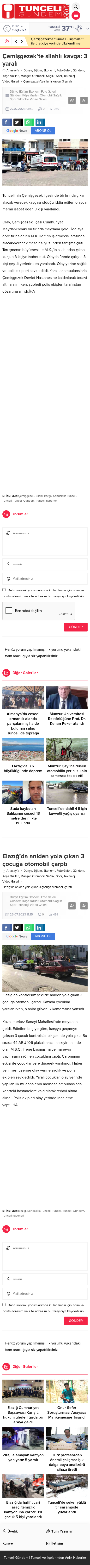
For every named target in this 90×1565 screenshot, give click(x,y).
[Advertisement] (45, 346)
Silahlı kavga (44, 496)
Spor (59, 76)
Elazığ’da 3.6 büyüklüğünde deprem (23, 768)
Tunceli (7, 500)
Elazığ (22, 1210)
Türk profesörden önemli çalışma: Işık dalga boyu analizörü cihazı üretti (67, 1462)
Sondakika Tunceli (64, 496)
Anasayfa (12, 70)
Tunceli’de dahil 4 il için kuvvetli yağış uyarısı (67, 811)
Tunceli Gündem (24, 500)
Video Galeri (10, 81)
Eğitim (38, 70)
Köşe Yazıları (10, 76)
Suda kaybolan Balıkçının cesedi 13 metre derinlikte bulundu (23, 816)
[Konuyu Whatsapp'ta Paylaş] (29, 122)
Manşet (26, 76)
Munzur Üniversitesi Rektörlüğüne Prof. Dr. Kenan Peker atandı (67, 719)
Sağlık (50, 76)
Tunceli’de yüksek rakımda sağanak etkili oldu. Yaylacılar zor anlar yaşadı (58, 41)
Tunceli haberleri (47, 500)
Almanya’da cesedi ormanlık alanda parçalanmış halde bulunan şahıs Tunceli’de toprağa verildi (23, 726)
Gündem (78, 70)
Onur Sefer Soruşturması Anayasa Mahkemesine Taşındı (66, 1412)
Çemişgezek (26, 496)
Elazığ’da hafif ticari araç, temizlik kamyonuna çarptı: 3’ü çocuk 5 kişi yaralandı (23, 1509)
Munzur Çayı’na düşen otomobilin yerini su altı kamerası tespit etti (67, 771)
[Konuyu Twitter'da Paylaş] (18, 122)
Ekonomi (49, 70)
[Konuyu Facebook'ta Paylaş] (7, 122)
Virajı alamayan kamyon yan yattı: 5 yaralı (23, 1457)
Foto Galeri (64, 70)
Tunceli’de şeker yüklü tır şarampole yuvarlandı (67, 1507)
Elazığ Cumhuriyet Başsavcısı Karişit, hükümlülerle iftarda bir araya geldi (23, 1415)
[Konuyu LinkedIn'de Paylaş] (40, 122)
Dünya (28, 70)
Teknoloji (70, 76)
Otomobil (38, 76)
